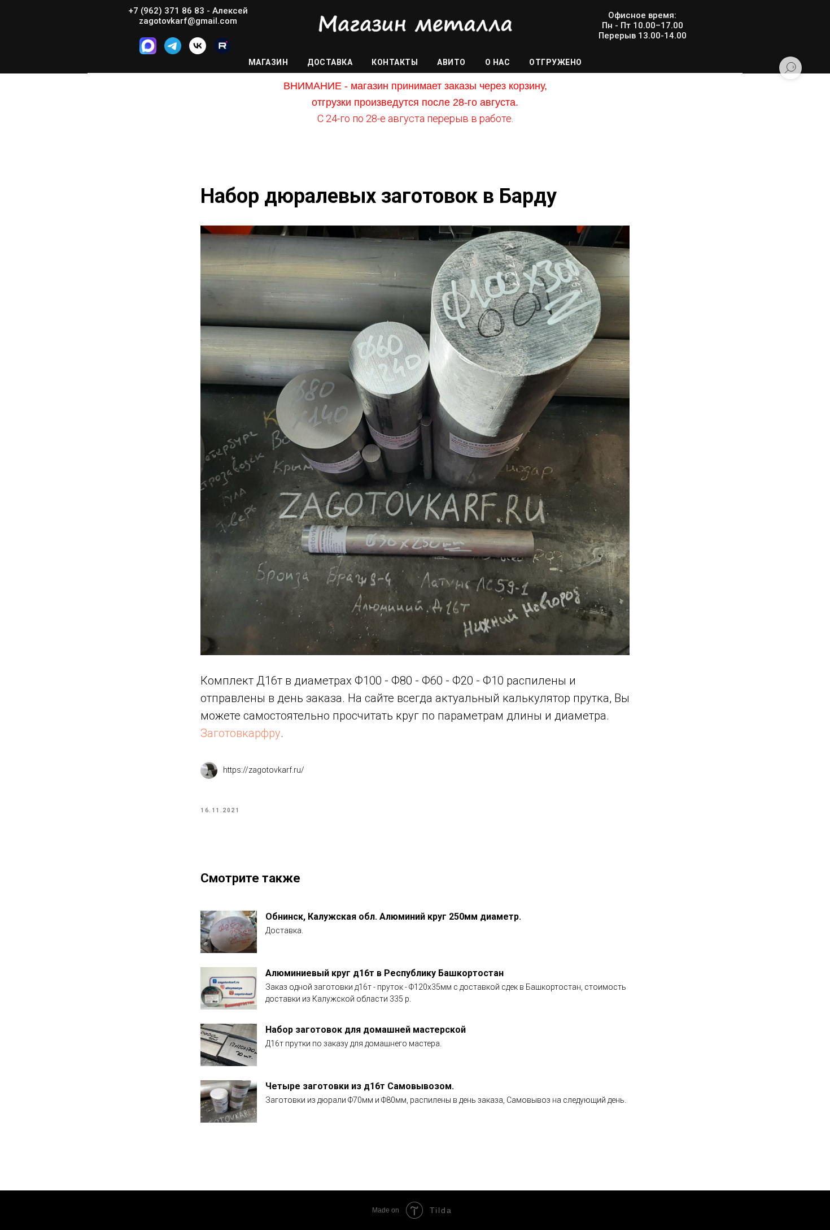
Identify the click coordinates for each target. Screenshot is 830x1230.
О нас (497, 62)
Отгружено (555, 62)
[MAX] (147, 51)
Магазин (268, 62)
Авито (451, 62)
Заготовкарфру (240, 733)
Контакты (395, 62)
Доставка (329, 62)
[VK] (197, 51)
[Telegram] (172, 51)
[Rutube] (222, 51)
